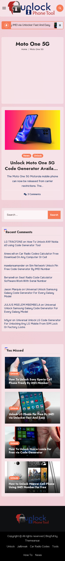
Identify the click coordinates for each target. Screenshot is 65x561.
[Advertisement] (33, 75)
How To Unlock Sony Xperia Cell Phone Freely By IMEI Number (30, 381)
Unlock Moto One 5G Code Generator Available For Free (32, 168)
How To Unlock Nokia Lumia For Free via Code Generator (30, 451)
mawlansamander (14, 265)
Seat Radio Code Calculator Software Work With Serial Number (28, 279)
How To (27, 555)
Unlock (38, 155)
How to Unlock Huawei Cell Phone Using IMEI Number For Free (31, 485)
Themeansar (32, 540)
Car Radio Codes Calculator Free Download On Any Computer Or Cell (31, 255)
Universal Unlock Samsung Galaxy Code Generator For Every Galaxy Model (30, 293)
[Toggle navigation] (4, 8)
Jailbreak (22, 546)
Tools (55, 546)
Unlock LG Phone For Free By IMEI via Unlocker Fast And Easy (31, 416)
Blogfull (49, 536)
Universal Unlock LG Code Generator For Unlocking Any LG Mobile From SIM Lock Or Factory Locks (32, 324)
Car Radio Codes (40, 546)
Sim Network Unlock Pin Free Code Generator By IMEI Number (31, 267)
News (26, 155)
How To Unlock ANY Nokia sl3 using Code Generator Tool (31, 243)
